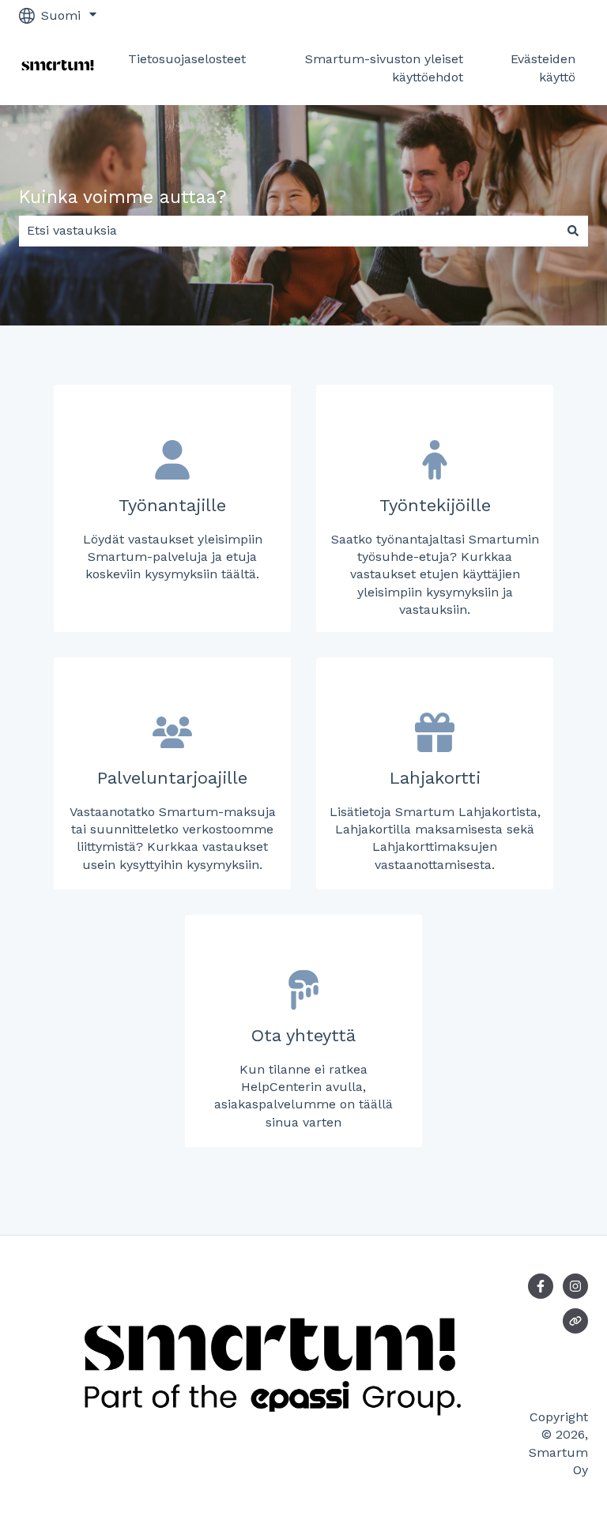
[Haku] (573, 231)
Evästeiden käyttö (543, 67)
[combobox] (288, 231)
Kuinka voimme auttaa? (123, 197)
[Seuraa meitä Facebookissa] (540, 1286)
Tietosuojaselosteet (187, 58)
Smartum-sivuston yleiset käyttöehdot (384, 67)
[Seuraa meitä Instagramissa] (575, 1286)
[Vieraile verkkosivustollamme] (575, 1321)
